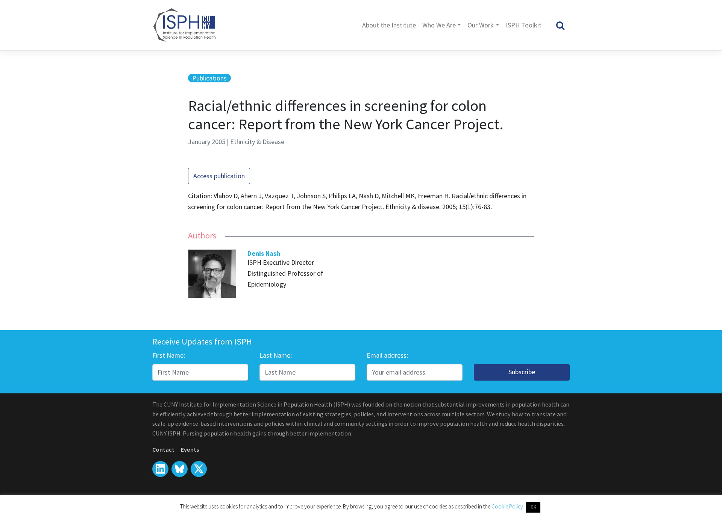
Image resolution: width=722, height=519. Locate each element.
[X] (179, 469)
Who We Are (439, 25)
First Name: (168, 355)
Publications (209, 78)
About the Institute (389, 25)
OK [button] (533, 507)
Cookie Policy (507, 506)
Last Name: (275, 355)
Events (190, 449)
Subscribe (521, 371)
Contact (163, 449)
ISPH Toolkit (524, 25)
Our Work (480, 25)
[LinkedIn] (160, 469)
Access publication (219, 175)
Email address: (387, 355)
